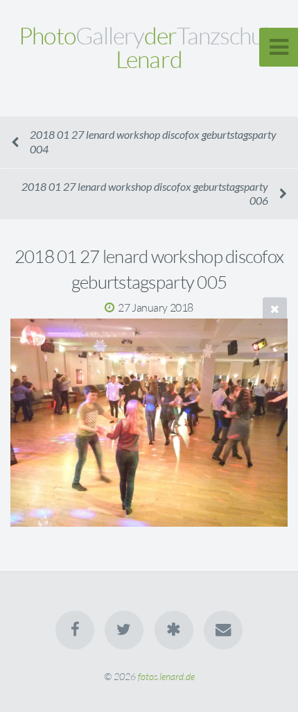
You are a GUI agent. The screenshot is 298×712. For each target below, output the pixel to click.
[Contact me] (223, 630)
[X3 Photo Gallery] (174, 630)
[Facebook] (74, 630)
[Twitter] (124, 630)
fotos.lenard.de (166, 676)
